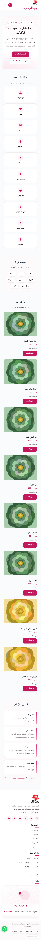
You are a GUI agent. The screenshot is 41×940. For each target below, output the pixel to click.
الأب (21, 274)
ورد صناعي (33, 636)
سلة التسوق (33, 871)
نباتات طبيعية (33, 348)
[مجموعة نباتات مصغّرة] (20, 371)
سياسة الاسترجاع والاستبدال (28, 863)
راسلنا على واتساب (18, 778)
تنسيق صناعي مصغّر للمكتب (28, 628)
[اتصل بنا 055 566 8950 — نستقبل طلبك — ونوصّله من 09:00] (10, 5)
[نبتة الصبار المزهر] (20, 515)
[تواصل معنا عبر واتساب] (4, 929)
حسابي (35, 847)
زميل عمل (25, 286)
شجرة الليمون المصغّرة (30, 341)
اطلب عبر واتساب (32, 875)
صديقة (10, 280)
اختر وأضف (30, 353)
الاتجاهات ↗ (8, 912)
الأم (29, 274)
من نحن (35, 839)
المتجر (36, 835)
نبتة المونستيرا (33, 581)
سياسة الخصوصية (31, 867)
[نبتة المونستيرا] (20, 563)
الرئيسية (35, 830)
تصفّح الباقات (20, 54)
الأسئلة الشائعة (32, 859)
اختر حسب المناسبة (20, 61)
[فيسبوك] (20, 818)
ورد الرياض (30, 7)
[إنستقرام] (37, 818)
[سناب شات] (14, 818)
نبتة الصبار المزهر (31, 533)
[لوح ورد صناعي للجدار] (20, 659)
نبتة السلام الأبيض (31, 437)
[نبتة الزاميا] (20, 467)
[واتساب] (8, 818)
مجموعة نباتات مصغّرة (30, 389)
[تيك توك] (31, 818)
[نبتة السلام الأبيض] (20, 419)
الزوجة (12, 274)
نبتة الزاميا (34, 485)
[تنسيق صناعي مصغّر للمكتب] (20, 611)
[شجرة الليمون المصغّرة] (20, 324)
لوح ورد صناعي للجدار (30, 676)
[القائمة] (5, 5)
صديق (21, 280)
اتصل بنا (35, 843)
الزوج (31, 280)
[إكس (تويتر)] (25, 818)
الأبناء (14, 286)
